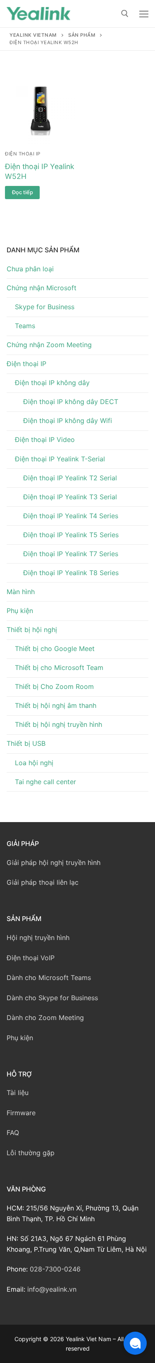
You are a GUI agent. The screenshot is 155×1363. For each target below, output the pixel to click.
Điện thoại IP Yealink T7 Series (70, 554)
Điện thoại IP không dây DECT (70, 401)
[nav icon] (143, 13)
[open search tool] (125, 13)
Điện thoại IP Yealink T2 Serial (70, 478)
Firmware (21, 1113)
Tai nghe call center (45, 782)
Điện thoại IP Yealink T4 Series (70, 516)
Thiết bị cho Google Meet (55, 648)
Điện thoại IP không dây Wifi (67, 420)
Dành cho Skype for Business (52, 998)
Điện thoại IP (23, 154)
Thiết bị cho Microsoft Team (59, 667)
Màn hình (21, 592)
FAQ (13, 1132)
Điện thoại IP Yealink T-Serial (60, 459)
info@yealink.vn (51, 1289)
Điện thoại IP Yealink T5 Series (71, 535)
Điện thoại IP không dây (52, 382)
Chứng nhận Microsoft (41, 288)
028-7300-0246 (55, 1269)
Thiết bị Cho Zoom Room (54, 686)
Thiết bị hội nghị (32, 629)
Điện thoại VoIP (31, 958)
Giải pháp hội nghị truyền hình (53, 862)
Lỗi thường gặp (31, 1153)
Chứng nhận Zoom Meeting (49, 345)
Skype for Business (44, 307)
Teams (25, 326)
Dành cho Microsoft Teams (49, 977)
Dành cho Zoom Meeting (45, 1017)
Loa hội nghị (34, 763)
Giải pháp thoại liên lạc (43, 882)
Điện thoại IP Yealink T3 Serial (70, 497)
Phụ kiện (20, 610)
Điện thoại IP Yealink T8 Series (71, 573)
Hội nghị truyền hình (38, 937)
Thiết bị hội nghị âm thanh (55, 705)
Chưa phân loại (30, 269)
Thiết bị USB (26, 743)
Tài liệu (18, 1092)
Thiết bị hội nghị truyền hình (58, 724)
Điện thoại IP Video (45, 439)
